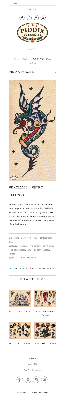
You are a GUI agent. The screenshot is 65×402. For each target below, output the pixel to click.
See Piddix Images (32, 370)
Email (52, 268)
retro (11, 250)
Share (24, 268)
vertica (12, 254)
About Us (32, 364)
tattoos (46, 250)
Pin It (34, 268)
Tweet (14, 268)
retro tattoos (19, 250)
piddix (27, 392)
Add (43, 268)
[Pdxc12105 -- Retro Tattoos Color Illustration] (32, 130)
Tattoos (12, 242)
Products (26, 59)
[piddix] (32, 33)
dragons (25, 246)
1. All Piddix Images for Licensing (36, 238)
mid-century (35, 246)
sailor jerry (31, 250)
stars (39, 250)
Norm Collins (47, 246)
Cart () (31, 9)
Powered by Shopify (39, 392)
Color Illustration (28, 258)
